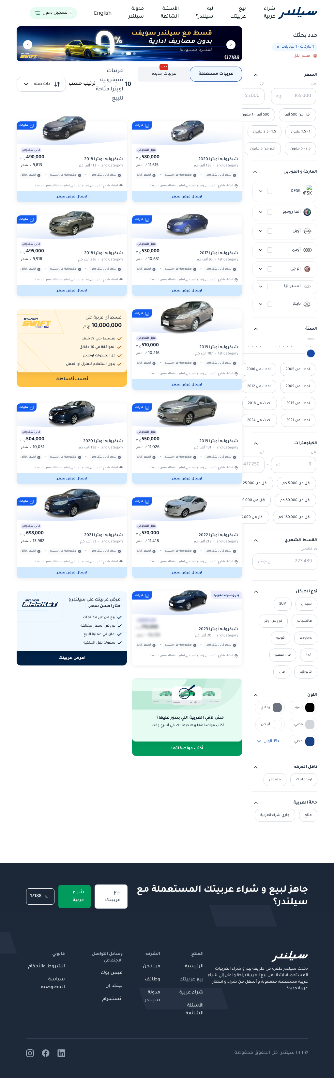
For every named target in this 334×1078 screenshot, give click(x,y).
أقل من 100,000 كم (249, 500)
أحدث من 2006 (259, 369)
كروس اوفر (273, 621)
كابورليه (306, 672)
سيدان (306, 604)
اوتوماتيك (304, 780)
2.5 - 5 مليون (300, 149)
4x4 (309, 655)
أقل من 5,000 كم (296, 483)
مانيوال (275, 780)
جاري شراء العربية (275, 815)
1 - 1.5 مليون (301, 132)
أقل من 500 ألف (297, 115)
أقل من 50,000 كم (295, 500)
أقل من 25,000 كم (252, 483)
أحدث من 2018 (259, 403)
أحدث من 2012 (259, 386)
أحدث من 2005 (298, 369)
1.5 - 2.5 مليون (264, 132)
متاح (308, 815)
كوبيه (280, 638)
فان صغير (283, 655)
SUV (282, 604)
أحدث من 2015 (298, 403)
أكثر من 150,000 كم (248, 517)
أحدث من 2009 (298, 386)
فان (282, 672)
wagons (306, 638)
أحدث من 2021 (298, 420)
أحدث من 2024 (259, 420)
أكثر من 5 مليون (262, 149)
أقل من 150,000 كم (295, 517)
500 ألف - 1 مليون (255, 115)
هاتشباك (304, 621)
